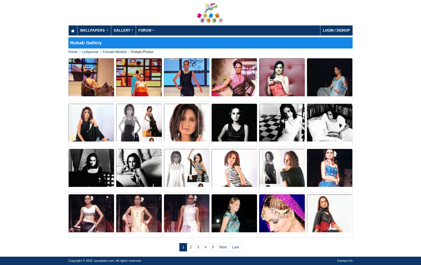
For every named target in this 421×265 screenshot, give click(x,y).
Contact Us (345, 260)
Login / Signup (336, 30)
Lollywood (90, 52)
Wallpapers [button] (93, 30)
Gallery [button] (122, 30)
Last (235, 247)
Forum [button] (144, 30)
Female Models (115, 52)
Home (73, 52)
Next (223, 247)
